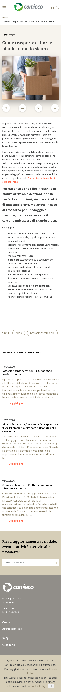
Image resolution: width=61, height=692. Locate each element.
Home (5, 17)
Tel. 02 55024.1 (9, 608)
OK (51, 686)
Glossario (8, 644)
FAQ (5, 638)
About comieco (12, 629)
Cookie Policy (38, 686)
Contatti (8, 622)
